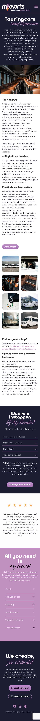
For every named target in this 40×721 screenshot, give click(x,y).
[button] (20, 436)
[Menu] (36, 7)
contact (33, 468)
